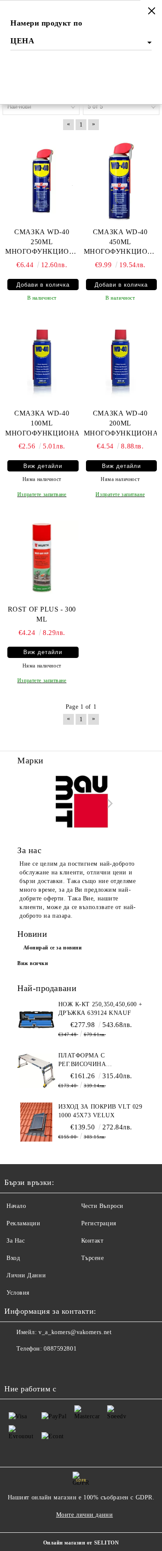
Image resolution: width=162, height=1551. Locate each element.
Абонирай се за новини (52, 948)
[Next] (107, 803)
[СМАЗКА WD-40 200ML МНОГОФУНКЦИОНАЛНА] (120, 361)
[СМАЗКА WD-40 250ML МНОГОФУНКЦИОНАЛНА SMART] (42, 179)
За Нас (15, 1240)
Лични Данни (26, 1275)
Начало (16, 1206)
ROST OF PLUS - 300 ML (42, 614)
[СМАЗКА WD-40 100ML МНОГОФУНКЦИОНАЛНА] (42, 361)
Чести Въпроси (102, 1206)
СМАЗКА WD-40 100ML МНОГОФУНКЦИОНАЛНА (42, 423)
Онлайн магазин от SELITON (81, 1543)
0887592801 (60, 1348)
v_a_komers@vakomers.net (74, 1332)
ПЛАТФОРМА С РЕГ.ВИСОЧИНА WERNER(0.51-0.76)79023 (95, 1060)
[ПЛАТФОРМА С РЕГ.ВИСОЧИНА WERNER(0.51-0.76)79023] (36, 1070)
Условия (17, 1292)
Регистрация (98, 1223)
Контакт (92, 1240)
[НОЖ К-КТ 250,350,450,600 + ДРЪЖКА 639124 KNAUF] (36, 1019)
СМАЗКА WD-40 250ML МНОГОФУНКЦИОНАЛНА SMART (42, 242)
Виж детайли (42, 466)
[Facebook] (15, 1366)
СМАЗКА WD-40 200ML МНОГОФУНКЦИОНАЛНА (120, 423)
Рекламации (23, 1223)
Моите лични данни (84, 1515)
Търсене (92, 1258)
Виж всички (32, 963)
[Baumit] (81, 803)
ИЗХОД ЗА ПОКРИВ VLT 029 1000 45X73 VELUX (100, 1111)
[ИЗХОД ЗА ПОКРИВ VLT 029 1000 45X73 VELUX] (36, 1122)
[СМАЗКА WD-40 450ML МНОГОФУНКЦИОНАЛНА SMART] (120, 179)
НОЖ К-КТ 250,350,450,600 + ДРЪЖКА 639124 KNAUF (100, 1008)
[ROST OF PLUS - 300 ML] (42, 557)
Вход (13, 1258)
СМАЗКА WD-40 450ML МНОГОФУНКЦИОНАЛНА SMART (120, 242)
